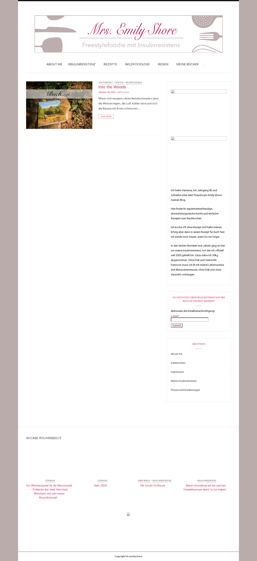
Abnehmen (144, 481)
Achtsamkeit (106, 82)
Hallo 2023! (100, 485)
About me (54, 64)
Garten (119, 82)
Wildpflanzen (134, 82)
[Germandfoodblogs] (128, 515)
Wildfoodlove (137, 64)
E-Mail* (175, 316)
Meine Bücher (187, 64)
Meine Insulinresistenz (184, 380)
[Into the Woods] (59, 104)
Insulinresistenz (82, 64)
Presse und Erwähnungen (185, 389)
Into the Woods (112, 87)
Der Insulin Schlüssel (152, 485)
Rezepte (110, 64)
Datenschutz (178, 362)
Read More (106, 116)
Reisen (163, 64)
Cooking (50, 481)
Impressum (177, 371)
